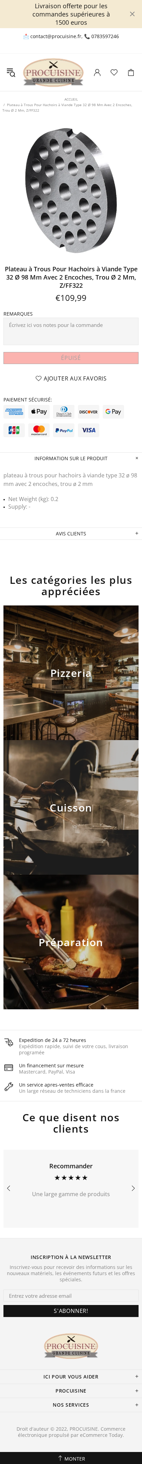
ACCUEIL (71, 99)
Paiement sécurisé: (27, 400)
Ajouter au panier (71, 681)
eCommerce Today (101, 1435)
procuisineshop (53, 72)
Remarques (18, 314)
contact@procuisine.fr (55, 36)
